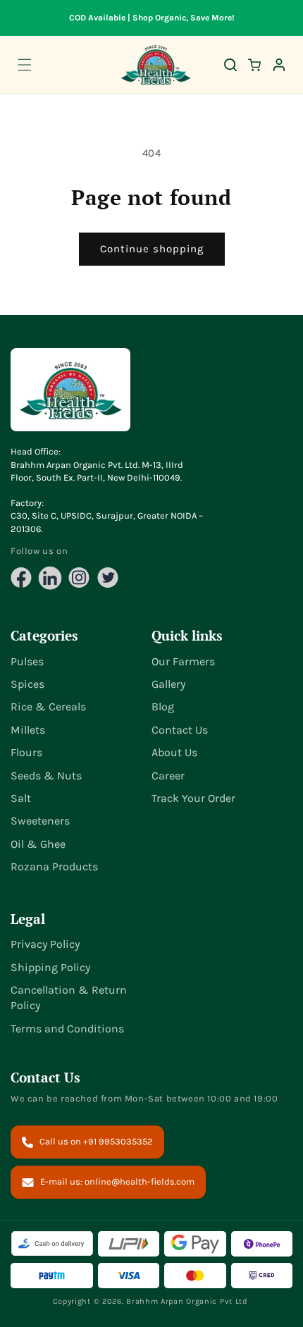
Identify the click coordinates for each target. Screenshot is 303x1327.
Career (168, 775)
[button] (25, 64)
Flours (26, 752)
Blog (163, 706)
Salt (21, 798)
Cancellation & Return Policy (69, 997)
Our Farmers (183, 661)
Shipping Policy (50, 967)
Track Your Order (193, 798)
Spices (27, 684)
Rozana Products (54, 866)
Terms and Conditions (67, 1028)
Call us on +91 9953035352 (96, 1141)
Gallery (168, 684)
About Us (174, 752)
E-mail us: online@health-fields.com (117, 1181)
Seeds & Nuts (46, 775)
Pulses (27, 661)
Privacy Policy (45, 944)
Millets (28, 729)
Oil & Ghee (38, 844)
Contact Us (180, 729)
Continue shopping (152, 248)
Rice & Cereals (48, 706)
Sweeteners (40, 820)
